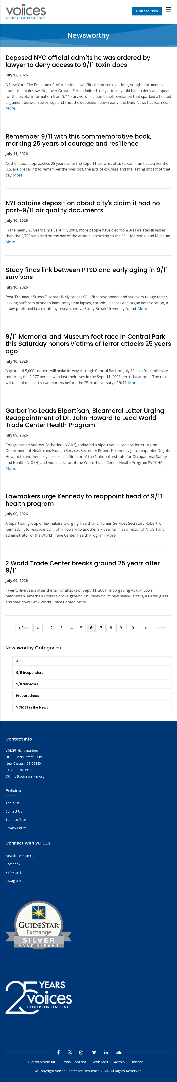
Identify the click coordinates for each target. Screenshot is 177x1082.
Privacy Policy (16, 828)
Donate (137, 1061)
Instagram (13, 880)
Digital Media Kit (42, 1061)
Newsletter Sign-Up (20, 855)
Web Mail (100, 1061)
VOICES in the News (32, 707)
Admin (119, 1061)
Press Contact (74, 1061)
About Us (12, 803)
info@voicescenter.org (27, 776)
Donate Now (147, 11)
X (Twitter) (13, 872)
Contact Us (14, 811)
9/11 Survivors (27, 684)
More (10, 108)
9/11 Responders (29, 672)
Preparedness (28, 695)
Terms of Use (16, 819)
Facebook (13, 864)
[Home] (26, 11)
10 (133, 627)
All (18, 661)
